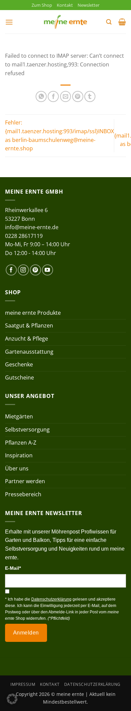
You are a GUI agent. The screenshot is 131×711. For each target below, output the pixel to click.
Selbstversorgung (27, 429)
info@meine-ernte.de (31, 227)
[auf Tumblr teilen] (89, 96)
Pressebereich (23, 494)
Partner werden (25, 481)
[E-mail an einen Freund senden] (65, 96)
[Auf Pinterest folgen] (35, 269)
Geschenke (19, 364)
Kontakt (65, 5)
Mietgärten (19, 416)
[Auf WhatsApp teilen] (41, 96)
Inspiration (19, 455)
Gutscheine (19, 377)
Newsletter (88, 5)
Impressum (23, 684)
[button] (9, 22)
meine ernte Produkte (33, 312)
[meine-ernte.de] (65, 22)
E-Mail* (13, 568)
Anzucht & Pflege (26, 338)
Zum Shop (42, 5)
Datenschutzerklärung (92, 684)
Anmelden (26, 633)
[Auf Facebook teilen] (53, 96)
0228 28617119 (24, 236)
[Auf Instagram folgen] (23, 269)
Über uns (17, 468)
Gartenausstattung (29, 351)
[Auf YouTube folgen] (47, 269)
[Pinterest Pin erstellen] (77, 96)
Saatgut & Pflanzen (29, 325)
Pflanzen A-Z (20, 442)
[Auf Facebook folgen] (11, 269)
